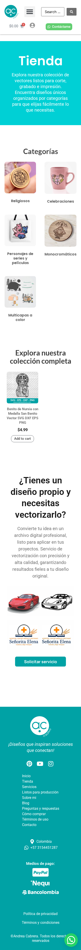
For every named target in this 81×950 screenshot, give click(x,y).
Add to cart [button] (22, 439)
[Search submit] (71, 12)
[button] (29, 11)
